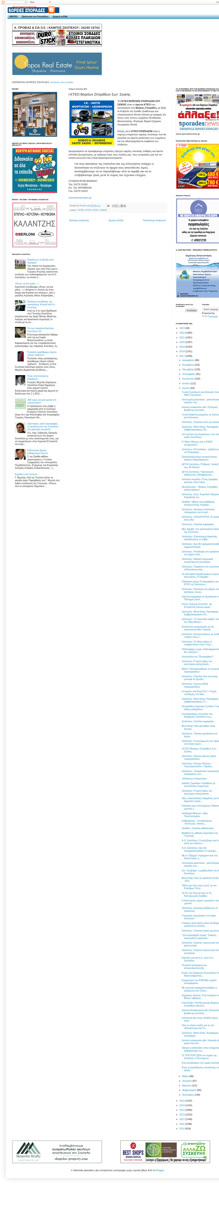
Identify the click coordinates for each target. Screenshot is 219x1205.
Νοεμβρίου (188, 365)
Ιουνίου (186, 388)
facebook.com (57, 82)
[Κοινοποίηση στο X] (119, 205)
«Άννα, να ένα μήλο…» (27, 283)
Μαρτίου (187, 1085)
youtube (69, 82)
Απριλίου (187, 1081)
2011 (182, 1124)
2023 (182, 328)
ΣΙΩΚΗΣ (103, 210)
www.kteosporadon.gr (80, 197)
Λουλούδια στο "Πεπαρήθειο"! (197, 656)
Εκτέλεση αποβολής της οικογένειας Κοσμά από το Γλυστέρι (41, 304)
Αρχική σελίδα (60, 16)
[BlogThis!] (116, 205)
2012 (182, 1119)
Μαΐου (185, 1076)
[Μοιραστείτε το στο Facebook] (121, 205)
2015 (182, 1105)
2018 (182, 351)
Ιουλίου (186, 383)
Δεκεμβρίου (188, 360)
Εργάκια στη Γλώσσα (26, 474)
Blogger (160, 1170)
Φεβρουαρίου (189, 1090)
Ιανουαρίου (188, 1095)
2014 (182, 1110)
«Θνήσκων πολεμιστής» (194, 778)
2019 (182, 347)
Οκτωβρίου (188, 369)
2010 (182, 1128)
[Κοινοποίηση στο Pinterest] (124, 205)
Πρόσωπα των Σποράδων (35, 16)
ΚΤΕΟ (95, 210)
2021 (182, 337)
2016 (182, 1100)
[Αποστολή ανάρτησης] (108, 205)
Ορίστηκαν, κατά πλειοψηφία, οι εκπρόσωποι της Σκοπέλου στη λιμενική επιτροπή (43, 426)
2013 (182, 1114)
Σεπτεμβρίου (189, 374)
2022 (182, 333)
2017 (182, 356)
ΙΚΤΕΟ (88, 210)
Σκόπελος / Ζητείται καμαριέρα (198, 524)
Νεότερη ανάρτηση (79, 220)
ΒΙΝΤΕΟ (13, 16)
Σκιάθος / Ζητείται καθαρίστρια (198, 828)
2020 (182, 342)
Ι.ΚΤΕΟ (80, 210)
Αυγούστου (188, 378)
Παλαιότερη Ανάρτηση (154, 220)
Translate (213, 316)
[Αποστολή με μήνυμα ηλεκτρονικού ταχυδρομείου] (113, 205)
